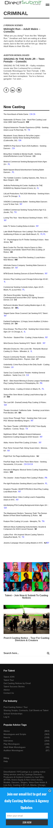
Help (6, 761)
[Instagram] (19, 90)
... (31, 46)
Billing (6, 758)
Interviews (8, 741)
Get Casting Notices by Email (17, 683)
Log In (6, 717)
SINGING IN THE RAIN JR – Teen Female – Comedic (24, 60)
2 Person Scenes (13, 25)
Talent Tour (9, 680)
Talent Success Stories (14, 686)
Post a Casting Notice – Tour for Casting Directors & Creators (26, 639)
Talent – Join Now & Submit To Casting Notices (26, 596)
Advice (7, 690)
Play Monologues (12, 744)
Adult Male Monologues (14, 747)
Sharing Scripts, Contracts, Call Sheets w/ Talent (26, 710)
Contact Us (9, 693)
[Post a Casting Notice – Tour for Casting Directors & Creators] (26, 619)
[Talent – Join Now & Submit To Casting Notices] (26, 576)
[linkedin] (12, 90)
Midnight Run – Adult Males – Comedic (22, 30)
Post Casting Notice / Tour (16, 707)
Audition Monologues (16, 55)
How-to (7, 737)
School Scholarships (13, 713)
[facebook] (6, 90)
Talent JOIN (9, 677)
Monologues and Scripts (15, 734)
